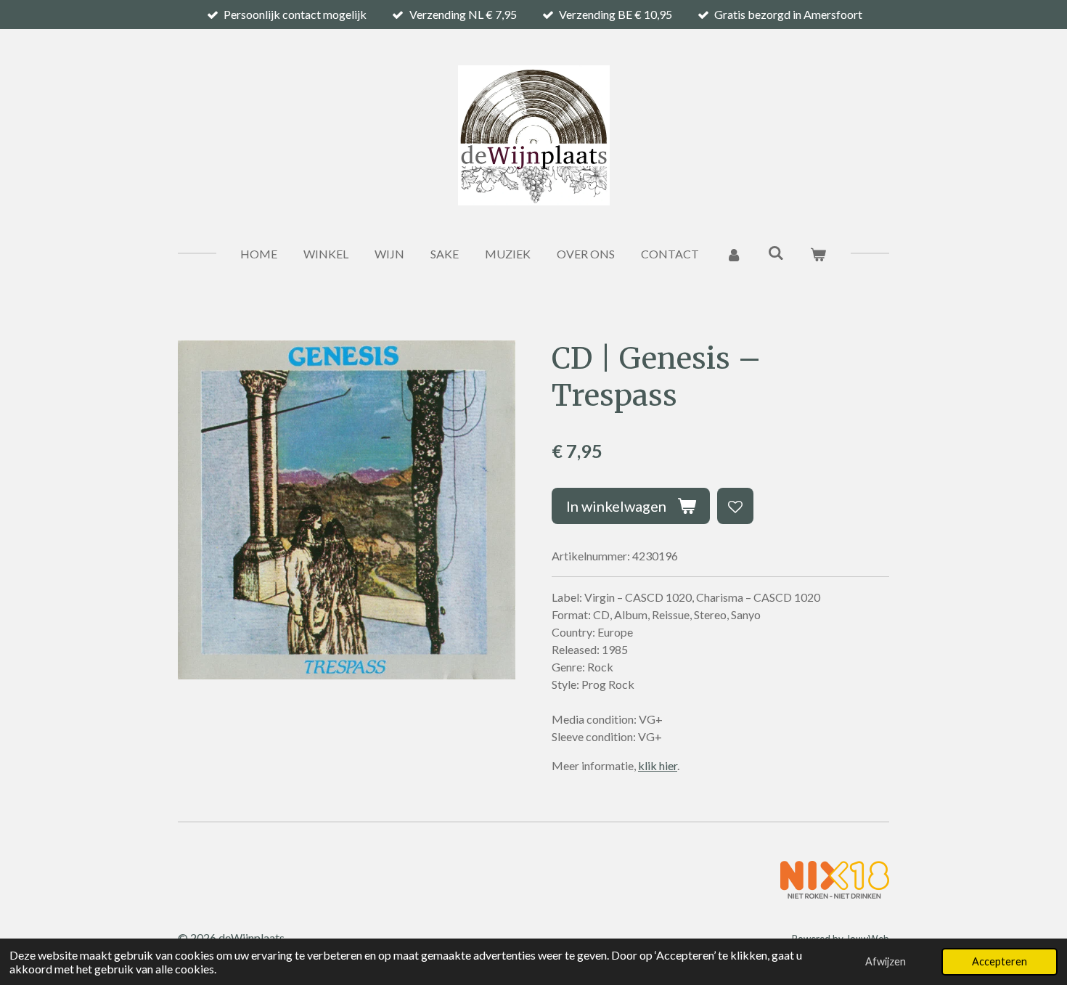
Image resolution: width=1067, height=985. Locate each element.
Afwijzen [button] (885, 961)
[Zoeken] (776, 252)
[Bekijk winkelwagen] (818, 254)
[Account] (733, 254)
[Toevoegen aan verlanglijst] (735, 506)
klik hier (657, 765)
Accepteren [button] (999, 961)
